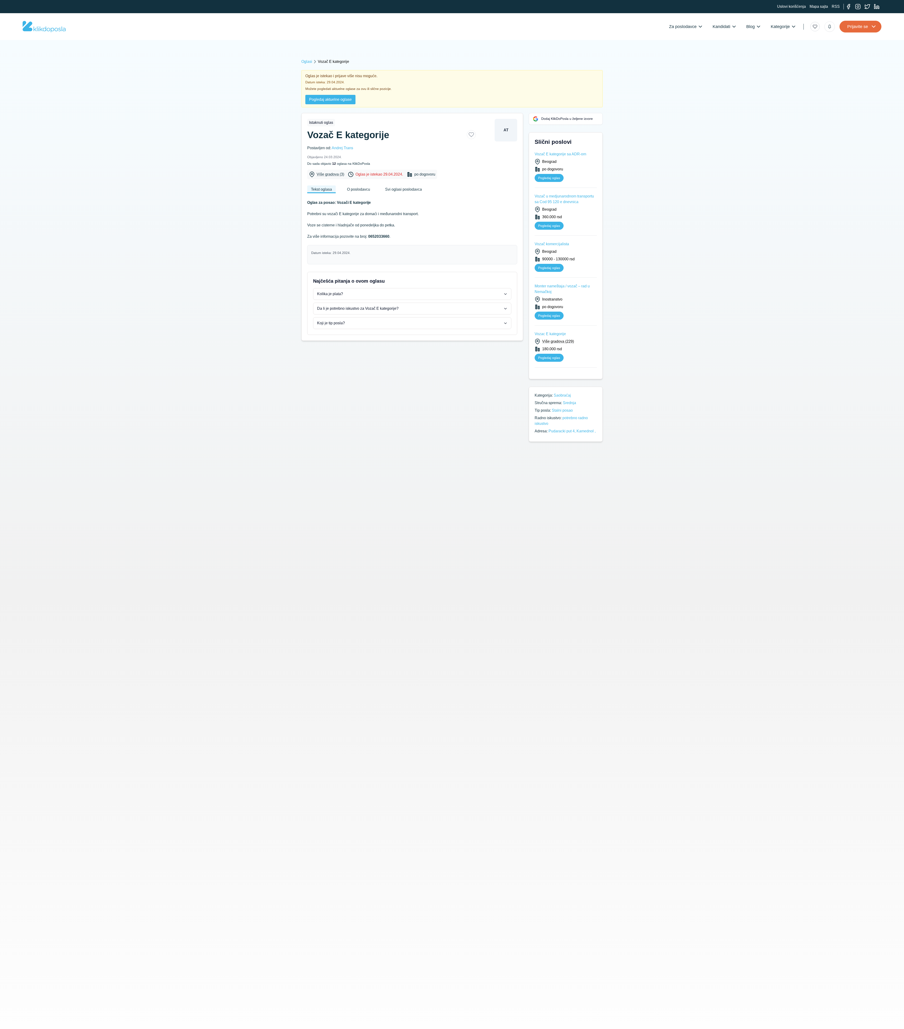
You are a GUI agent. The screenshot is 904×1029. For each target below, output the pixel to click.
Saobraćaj (562, 395)
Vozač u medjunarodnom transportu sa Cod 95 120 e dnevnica (564, 199)
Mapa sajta (819, 6)
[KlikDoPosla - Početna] (44, 26)
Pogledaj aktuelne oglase (330, 99)
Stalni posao (562, 410)
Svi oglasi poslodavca (403, 189)
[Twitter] (867, 6)
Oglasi (306, 62)
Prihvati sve (545, 1016)
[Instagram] (858, 6)
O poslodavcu (358, 189)
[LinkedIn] (877, 6)
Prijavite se (857, 26)
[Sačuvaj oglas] (471, 134)
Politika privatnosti (327, 1022)
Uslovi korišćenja (791, 6)
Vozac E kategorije (550, 334)
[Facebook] (848, 6)
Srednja (569, 403)
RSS (836, 6)
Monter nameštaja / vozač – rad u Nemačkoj (562, 289)
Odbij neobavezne (577, 1016)
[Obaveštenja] (829, 26)
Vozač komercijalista (552, 244)
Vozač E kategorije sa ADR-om (560, 154)
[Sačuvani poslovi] (815, 26)
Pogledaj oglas (549, 178)
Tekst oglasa (321, 189)
